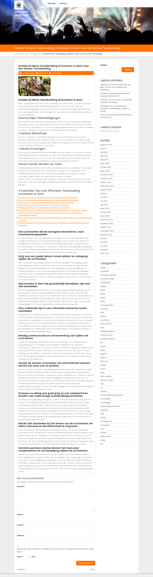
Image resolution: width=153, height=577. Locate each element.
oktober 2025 (105, 182)
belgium (103, 286)
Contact (63, 3)
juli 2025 (103, 193)
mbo (102, 384)
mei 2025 (104, 201)
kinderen (103, 357)
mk (101, 387)
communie (104, 309)
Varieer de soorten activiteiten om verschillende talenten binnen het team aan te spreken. (53, 210)
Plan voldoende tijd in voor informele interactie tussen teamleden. (43, 205)
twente (103, 417)
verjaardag (104, 425)
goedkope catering (107, 339)
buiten (102, 301)
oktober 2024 (105, 227)
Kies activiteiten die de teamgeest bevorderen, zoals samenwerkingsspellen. (48, 197)
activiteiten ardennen (108, 275)
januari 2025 (105, 216)
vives (102, 429)
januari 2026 (105, 171)
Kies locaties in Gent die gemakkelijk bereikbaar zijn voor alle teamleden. (46, 202)
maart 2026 (104, 163)
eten (102, 327)
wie (101, 444)
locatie (102, 369)
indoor (102, 350)
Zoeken (103, 65)
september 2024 (107, 231)
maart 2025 (104, 208)
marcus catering (106, 380)
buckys (103, 297)
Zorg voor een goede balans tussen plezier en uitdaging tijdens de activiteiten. (48, 200)
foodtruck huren (106, 335)
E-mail (20, 525)
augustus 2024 (106, 234)
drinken (103, 316)
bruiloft (103, 294)
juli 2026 (103, 148)
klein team (104, 361)
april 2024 (104, 249)
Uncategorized (35, 54)
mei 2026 (104, 156)
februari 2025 (105, 212)
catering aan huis (106, 305)
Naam (20, 514)
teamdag (103, 410)
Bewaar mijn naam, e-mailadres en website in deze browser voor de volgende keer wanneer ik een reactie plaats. (55, 550)
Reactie (21, 486)
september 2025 (107, 186)
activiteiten (104, 271)
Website (20, 535)
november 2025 (106, 178)
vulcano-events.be (21, 13)
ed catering (104, 320)
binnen (102, 290)
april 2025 (104, 204)
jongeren (103, 354)
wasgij (102, 440)
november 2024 (106, 223)
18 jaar (103, 267)
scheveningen (105, 399)
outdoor (103, 391)
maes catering (105, 376)
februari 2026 (105, 167)
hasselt (103, 346)
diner (102, 312)
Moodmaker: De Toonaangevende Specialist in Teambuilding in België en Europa (114, 108)
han (101, 342)
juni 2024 (103, 242)
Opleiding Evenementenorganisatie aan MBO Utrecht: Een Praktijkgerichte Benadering (115, 87)
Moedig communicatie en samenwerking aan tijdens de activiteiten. (44, 207)
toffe (102, 414)
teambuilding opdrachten (110, 406)
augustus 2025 (106, 189)
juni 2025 (103, 197)
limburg (103, 365)
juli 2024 (103, 238)
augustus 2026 (106, 144)
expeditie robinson (107, 331)
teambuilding (105, 402)
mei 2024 (104, 246)
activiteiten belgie (107, 279)
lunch (102, 372)
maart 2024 (104, 253)
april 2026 (104, 159)
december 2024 (106, 219)
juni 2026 (103, 152)
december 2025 (106, 174)
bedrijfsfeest (105, 282)
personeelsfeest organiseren (111, 395)
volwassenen (105, 436)
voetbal (103, 432)
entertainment (105, 324)
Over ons (52, 3)
